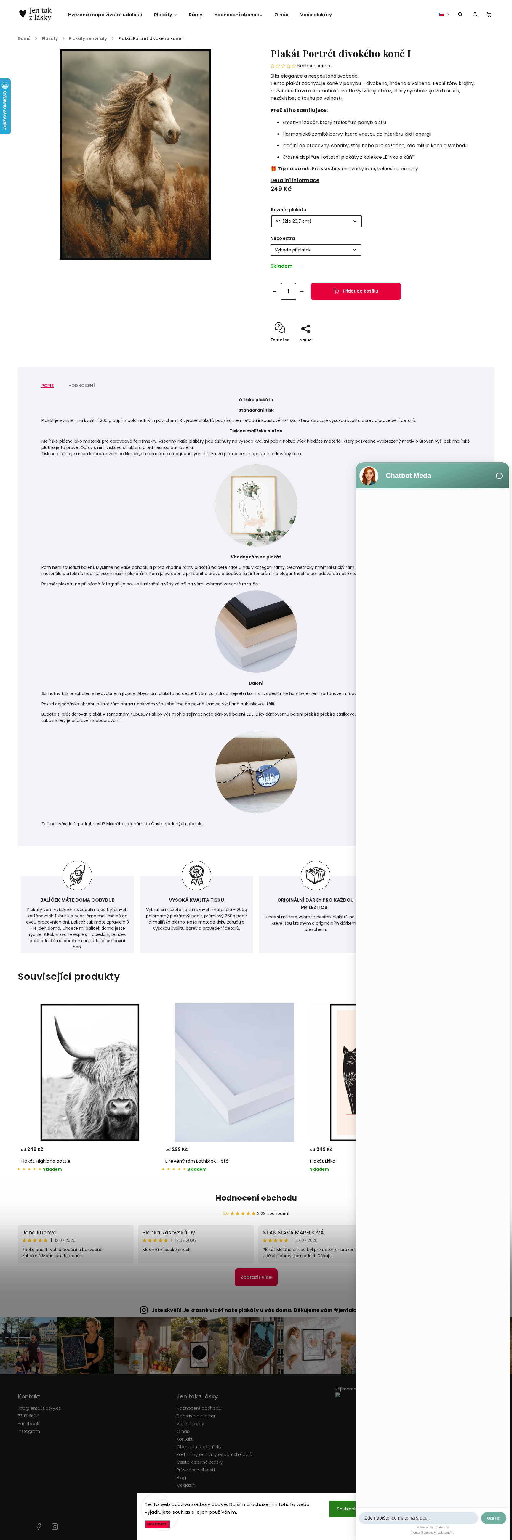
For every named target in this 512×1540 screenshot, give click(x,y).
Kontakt (185, 1439)
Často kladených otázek (176, 824)
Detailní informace (295, 180)
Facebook (28, 1424)
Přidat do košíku (360, 291)
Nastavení (157, 1524)
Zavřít (463, 350)
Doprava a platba (196, 1416)
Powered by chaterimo (433, 1527)
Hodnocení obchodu (256, 1198)
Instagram (29, 1431)
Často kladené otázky (200, 1462)
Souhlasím (348, 1509)
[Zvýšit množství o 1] (302, 291)
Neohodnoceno (313, 66)
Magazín (186, 1485)
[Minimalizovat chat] (499, 476)
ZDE (250, 714)
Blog (181, 1477)
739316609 (28, 1416)
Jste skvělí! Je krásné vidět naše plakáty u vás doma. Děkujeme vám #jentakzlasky (262, 1310)
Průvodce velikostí (196, 1470)
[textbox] (418, 1518)
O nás (183, 1431)
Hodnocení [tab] (81, 385)
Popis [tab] (47, 385)
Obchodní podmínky (199, 1447)
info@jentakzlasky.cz (39, 1408)
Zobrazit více (256, 1277)
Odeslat (493, 1518)
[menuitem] (108, 15)
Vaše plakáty (190, 1424)
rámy (279, 567)
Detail (147, 1152)
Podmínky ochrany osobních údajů (214, 1454)
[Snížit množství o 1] (274, 291)
